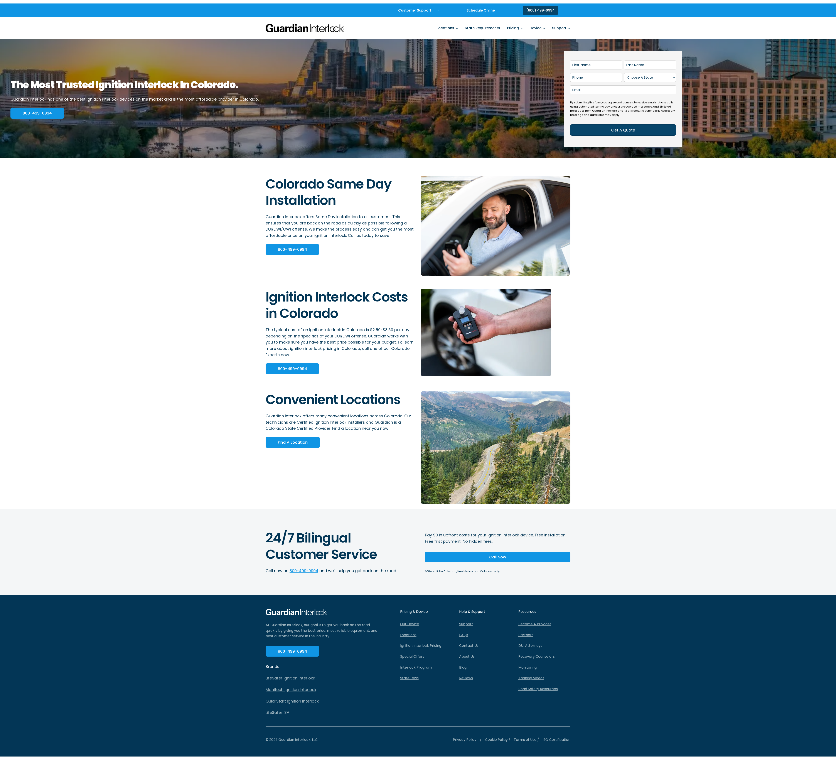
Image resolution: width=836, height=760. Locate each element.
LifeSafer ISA (277, 712)
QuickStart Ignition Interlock (292, 701)
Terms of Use (525, 739)
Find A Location (293, 442)
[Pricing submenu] (522, 28)
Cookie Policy (496, 739)
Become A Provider (534, 624)
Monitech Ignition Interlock (291, 689)
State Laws (409, 678)
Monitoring (527, 667)
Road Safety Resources (538, 688)
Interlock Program (416, 667)
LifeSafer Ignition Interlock (290, 678)
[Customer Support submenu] (438, 10)
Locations (408, 634)
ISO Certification (556, 739)
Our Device (409, 624)
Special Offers (412, 656)
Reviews (466, 678)
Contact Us (469, 645)
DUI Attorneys (530, 645)
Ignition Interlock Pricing (420, 645)
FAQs (463, 634)
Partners (525, 634)
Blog (463, 667)
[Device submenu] (544, 28)
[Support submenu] (569, 28)
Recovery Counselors (536, 656)
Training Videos (531, 678)
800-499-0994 (37, 113)
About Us (467, 656)
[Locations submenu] (457, 28)
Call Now (497, 557)
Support (466, 624)
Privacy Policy (464, 739)
